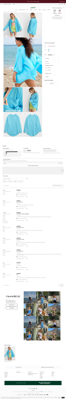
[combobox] (58, 185)
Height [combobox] (10, 181)
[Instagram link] (29, 388)
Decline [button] (59, 397)
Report (27, 196)
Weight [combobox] (15, 181)
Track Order (6, 372)
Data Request (32, 391)
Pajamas (40, 9)
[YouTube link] (36, 388)
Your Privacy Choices (37, 391)
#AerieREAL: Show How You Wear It (32, 373)
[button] (54, 12)
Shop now (35, 1)
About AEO (53, 372)
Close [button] (63, 397)
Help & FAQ (6, 375)
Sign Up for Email (18, 372)
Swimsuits (44, 9)
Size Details (49, 67)
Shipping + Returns (48, 73)
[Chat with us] (46, 70)
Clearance (49, 9)
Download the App (30, 374)
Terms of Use (59, 18)
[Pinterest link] (34, 388)
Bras (27, 9)
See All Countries (57, 15)
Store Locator (29, 372)
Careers (53, 374)
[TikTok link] (31, 388)
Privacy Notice (55, 18)
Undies (31, 9)
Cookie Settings (45, 391)
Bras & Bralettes (42, 373)
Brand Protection (50, 391)
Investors (53, 373)
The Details (47, 58)
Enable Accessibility (62, 1)
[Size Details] (46, 68)
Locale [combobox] (20, 181)
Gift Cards (41, 378)
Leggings (41, 372)
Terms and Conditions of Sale (26, 391)
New (16, 9)
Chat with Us (19, 367)
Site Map (53, 375)
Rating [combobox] (4, 181)
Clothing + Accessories (22, 9)
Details (38, 1)
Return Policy (6, 373)
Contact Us (5, 374)
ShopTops (52, 83)
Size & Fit (46, 61)
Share (47, 76)
